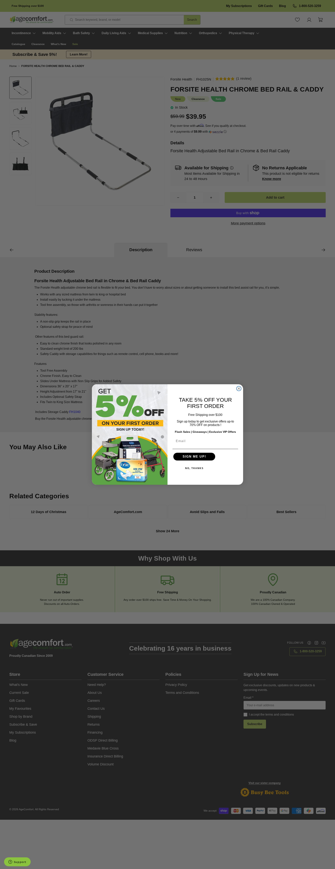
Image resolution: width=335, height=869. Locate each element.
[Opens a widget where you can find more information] (17, 862)
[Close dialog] (239, 388)
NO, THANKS (194, 468)
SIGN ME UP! (194, 456)
